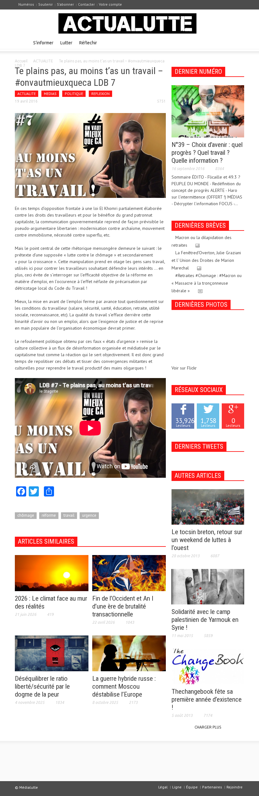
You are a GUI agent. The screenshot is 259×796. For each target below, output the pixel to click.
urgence (89, 515)
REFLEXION (100, 93)
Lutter (66, 42)
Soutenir (45, 4)
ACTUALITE (43, 61)
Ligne (177, 787)
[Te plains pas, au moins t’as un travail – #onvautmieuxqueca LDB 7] (90, 155)
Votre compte (110, 4)
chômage (25, 515)
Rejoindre (234, 787)
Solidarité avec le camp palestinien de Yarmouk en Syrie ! (205, 619)
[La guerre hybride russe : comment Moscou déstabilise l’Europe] (129, 653)
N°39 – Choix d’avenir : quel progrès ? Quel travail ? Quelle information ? (207, 152)
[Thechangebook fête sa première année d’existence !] (208, 666)
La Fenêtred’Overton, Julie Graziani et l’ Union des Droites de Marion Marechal (206, 260)
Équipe (192, 787)
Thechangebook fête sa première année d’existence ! (207, 699)
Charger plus (208, 727)
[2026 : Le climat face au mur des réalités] (51, 573)
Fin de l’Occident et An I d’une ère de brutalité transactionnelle (122, 606)
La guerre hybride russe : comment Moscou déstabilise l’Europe (124, 686)
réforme (49, 515)
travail (69, 515)
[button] (238, 42)
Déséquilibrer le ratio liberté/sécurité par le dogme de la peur (42, 686)
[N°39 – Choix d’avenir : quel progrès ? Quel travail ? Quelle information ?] (208, 111)
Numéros (26, 4)
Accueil (21, 61)
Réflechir (88, 42)
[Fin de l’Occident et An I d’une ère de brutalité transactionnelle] (129, 573)
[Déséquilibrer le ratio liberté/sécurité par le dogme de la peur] (51, 653)
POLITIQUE (74, 93)
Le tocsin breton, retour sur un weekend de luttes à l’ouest (207, 540)
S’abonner (65, 4)
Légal (163, 787)
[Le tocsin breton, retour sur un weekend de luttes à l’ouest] (208, 506)
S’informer (43, 42)
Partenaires (212, 787)
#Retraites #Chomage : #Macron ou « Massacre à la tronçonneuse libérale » (207, 283)
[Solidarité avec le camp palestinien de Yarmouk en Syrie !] (208, 586)
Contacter (86, 4)
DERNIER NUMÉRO (198, 71)
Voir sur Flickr (184, 368)
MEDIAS (50, 93)
